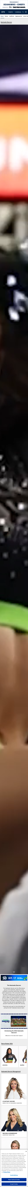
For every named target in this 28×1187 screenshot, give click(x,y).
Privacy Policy (6, 1172)
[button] (14, 972)
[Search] (23, 12)
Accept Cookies (14, 1184)
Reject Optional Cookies (14, 1179)
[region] (14, 1168)
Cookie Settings (14, 1175)
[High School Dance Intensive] (14, 978)
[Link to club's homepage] (3, 11)
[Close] (26, 1151)
